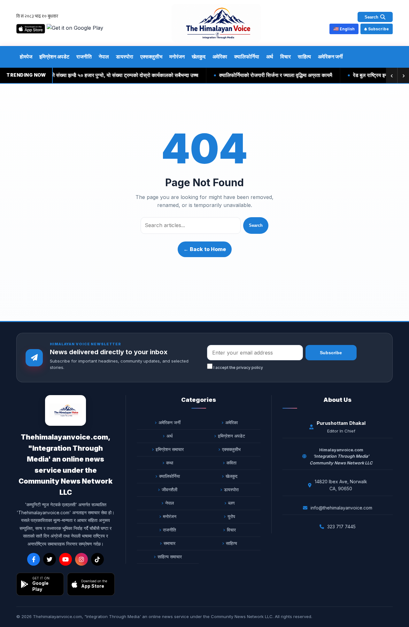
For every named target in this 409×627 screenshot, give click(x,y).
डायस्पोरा (124, 56)
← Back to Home (204, 249)
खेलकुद (198, 56)
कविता (231, 462)
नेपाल (104, 56)
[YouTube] (65, 559)
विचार (285, 56)
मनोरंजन (177, 56)
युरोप (231, 516)
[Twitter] (49, 559)
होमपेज (26, 56)
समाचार (169, 543)
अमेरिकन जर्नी (330, 56)
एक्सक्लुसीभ (151, 56)
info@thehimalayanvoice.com (341, 507)
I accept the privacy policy (237, 367)
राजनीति (84, 56)
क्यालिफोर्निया (246, 56)
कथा (169, 462)
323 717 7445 (341, 526)
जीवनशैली (169, 489)
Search (256, 225)
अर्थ (269, 56)
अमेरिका (219, 56)
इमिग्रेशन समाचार (170, 449)
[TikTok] (97, 559)
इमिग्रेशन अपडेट (54, 56)
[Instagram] (81, 559)
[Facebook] (33, 559)
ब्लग (231, 503)
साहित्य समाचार (170, 556)
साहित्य (304, 56)
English (344, 28)
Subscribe (378, 29)
